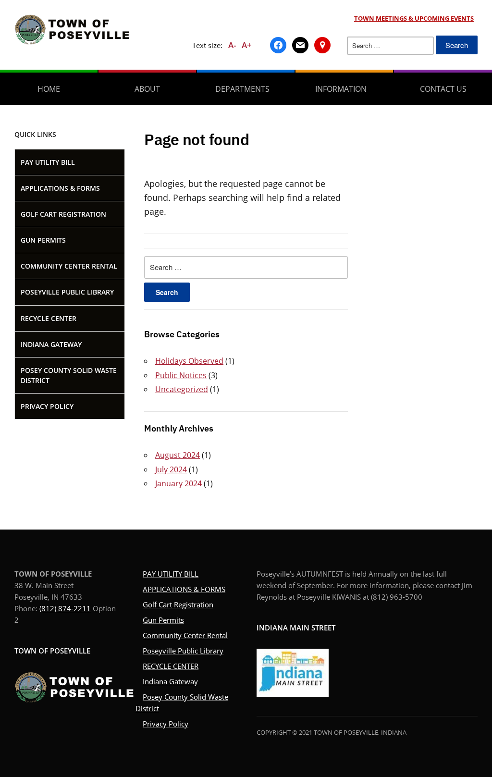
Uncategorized (181, 389)
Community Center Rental (69, 266)
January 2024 (178, 483)
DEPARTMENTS (242, 89)
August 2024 (177, 455)
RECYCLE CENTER (48, 318)
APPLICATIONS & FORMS (60, 188)
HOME (48, 89)
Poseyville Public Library (67, 291)
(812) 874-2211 (65, 608)
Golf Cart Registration (63, 214)
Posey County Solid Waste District (69, 375)
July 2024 (171, 469)
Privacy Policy (47, 406)
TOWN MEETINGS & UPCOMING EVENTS (414, 18)
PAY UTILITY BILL (48, 162)
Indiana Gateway (51, 344)
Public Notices (181, 375)
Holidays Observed (189, 361)
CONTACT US (443, 89)
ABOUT (147, 89)
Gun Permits (43, 240)
